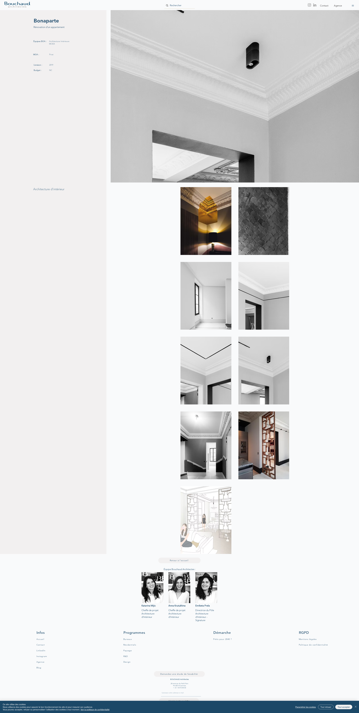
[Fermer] (355, 707)
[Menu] (352, 5)
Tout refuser (325, 707)
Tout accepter (344, 707)
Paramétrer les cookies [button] (305, 707)
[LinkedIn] (315, 5)
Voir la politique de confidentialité (95, 709)
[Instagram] (309, 5)
